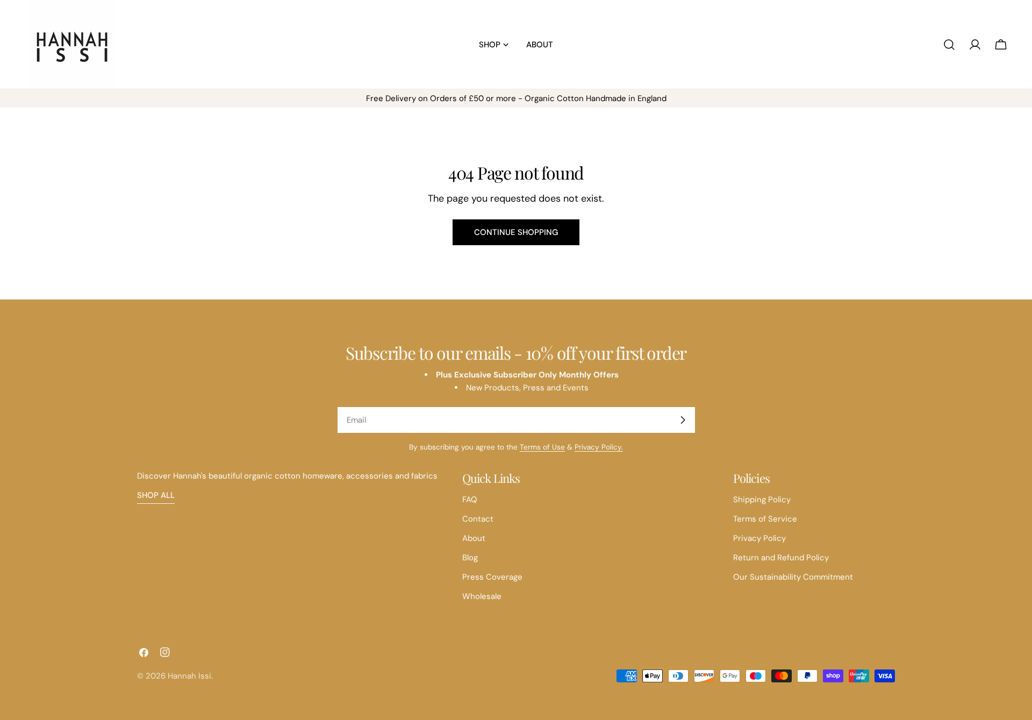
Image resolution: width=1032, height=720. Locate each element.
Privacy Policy (759, 538)
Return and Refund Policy (781, 557)
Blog (470, 557)
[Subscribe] (682, 420)
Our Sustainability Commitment (793, 577)
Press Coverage (492, 577)
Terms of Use (542, 447)
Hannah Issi (189, 676)
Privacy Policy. (599, 447)
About (473, 538)
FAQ (469, 499)
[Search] (949, 44)
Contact (477, 519)
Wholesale (481, 596)
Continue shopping (516, 232)
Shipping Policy (762, 499)
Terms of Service (765, 519)
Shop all (156, 495)
